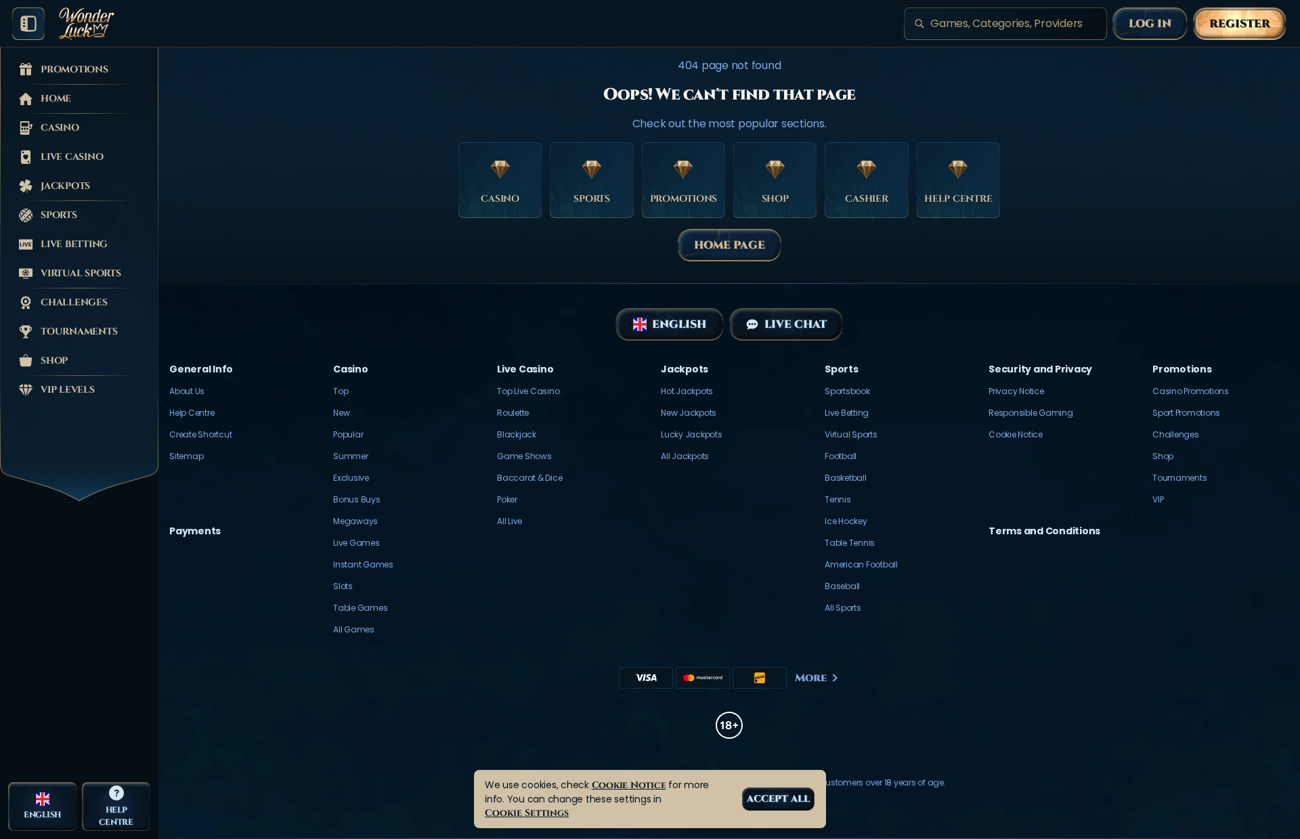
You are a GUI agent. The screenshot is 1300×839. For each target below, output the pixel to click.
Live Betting (847, 412)
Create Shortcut (200, 434)
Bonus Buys (357, 499)
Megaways (355, 521)
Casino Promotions (1190, 391)
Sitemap (186, 456)
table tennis (850, 542)
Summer (350, 456)
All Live (509, 521)
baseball (842, 586)
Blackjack (516, 434)
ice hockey (846, 521)
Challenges (1175, 434)
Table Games (360, 608)
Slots (343, 586)
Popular (348, 434)
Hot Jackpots (687, 391)
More (811, 677)
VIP (1157, 499)
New (341, 412)
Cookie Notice (1016, 434)
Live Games (356, 542)
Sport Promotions (1186, 412)
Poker (507, 499)
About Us (186, 391)
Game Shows (524, 456)
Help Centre (191, 412)
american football (861, 564)
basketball (846, 477)
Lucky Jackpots (691, 434)
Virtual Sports (851, 434)
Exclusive (351, 477)
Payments (195, 531)
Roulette (513, 412)
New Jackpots (688, 412)
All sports (843, 608)
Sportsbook (847, 391)
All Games (353, 629)
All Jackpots (685, 456)
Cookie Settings (527, 812)
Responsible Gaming (1031, 412)
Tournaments (1179, 477)
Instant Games (363, 564)
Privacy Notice (1016, 391)
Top (340, 391)
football (841, 456)
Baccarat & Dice (529, 477)
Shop (1162, 456)
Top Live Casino (528, 391)
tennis (838, 499)
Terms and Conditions (1044, 531)
